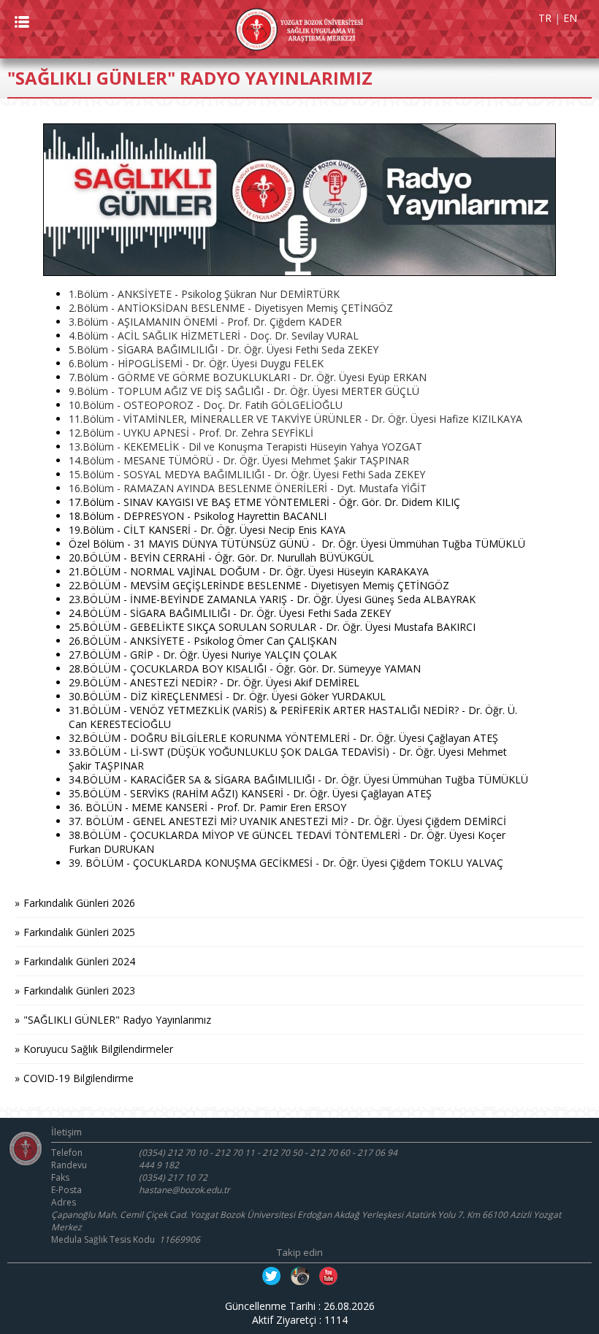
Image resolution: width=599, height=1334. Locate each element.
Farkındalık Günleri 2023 (79, 990)
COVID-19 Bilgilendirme (78, 1078)
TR (545, 18)
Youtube (328, 1276)
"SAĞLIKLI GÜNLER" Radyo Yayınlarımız (117, 1020)
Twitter (271, 1276)
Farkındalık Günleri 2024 (79, 961)
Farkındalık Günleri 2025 (79, 932)
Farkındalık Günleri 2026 (79, 903)
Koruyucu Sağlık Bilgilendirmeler (98, 1049)
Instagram (300, 1276)
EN (570, 18)
